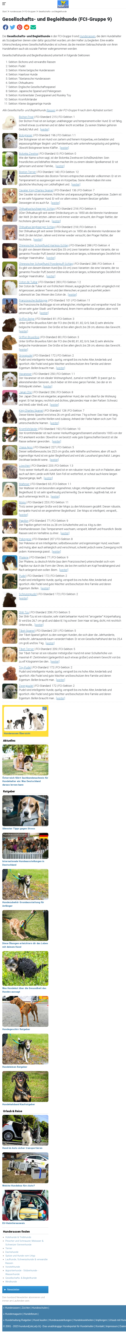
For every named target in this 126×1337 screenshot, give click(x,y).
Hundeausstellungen (60, 1320)
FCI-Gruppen (30, 11)
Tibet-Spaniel (27, 630)
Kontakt (100, 1326)
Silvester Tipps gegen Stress (18, 828)
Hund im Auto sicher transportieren (22, 1148)
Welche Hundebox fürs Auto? (18, 1185)
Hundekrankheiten (84, 1320)
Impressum (112, 1326)
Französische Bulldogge (33, 300)
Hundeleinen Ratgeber (14, 1067)
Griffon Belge (27, 318)
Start (4, 11)
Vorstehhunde (12, 1266)
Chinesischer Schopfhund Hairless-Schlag (44, 245)
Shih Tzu (24, 612)
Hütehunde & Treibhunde (18, 1237)
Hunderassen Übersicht (17, 733)
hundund (24, 1326)
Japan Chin (25, 392)
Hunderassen (16, 11)
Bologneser (26, 135)
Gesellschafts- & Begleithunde (21, 1278)
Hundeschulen (40, 1307)
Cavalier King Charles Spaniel (36, 190)
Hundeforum (30, 1314)
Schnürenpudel (28, 594)
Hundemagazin (13, 1314)
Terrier (8, 1248)
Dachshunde (11, 1252)
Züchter (26, 1307)
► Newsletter (12, 1289)
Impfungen (101, 1320)
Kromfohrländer (28, 428)
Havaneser (25, 373)
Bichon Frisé (26, 116)
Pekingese (25, 539)
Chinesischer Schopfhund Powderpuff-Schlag (46, 263)
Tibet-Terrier (26, 649)
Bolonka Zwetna (28, 153)
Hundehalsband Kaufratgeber (18, 1104)
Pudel (22, 575)
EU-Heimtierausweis (13, 1223)
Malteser (24, 484)
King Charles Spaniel (31, 410)
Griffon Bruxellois (29, 337)
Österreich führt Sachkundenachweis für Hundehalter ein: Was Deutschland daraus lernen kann (25, 781)
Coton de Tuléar (28, 282)
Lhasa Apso (26, 447)
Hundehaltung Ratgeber (18, 1320)
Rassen (50, 110)
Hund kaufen (40, 1320)
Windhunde (11, 1281)
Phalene (24, 557)
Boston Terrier (27, 172)
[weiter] (44, 129)
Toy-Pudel (25, 667)
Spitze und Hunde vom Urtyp (20, 1255)
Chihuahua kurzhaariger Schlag (37, 208)
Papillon (23, 520)
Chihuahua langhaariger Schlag (37, 227)
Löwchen (24, 465)
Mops (22, 502)
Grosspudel (26, 355)
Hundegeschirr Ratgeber (16, 1029)
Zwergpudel (26, 685)
